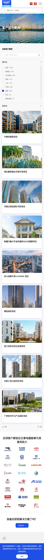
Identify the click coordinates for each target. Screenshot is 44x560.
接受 (22, 556)
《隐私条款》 (22, 551)
